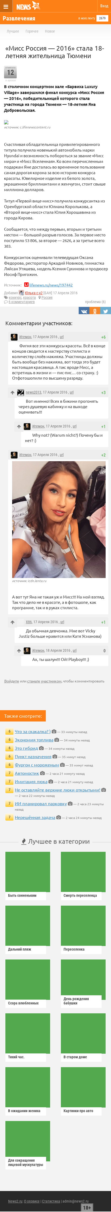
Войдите (11, 680)
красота (29, 297)
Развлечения (19, 18)
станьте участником (44, 680)
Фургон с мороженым (37, 764)
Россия (47, 297)
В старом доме (75, 1057)
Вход (104, 5)
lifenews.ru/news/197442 (51, 284)
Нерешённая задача (35, 817)
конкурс (15, 297)
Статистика (51, 1201)
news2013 (33, 392)
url (62, 337)
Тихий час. (16, 1057)
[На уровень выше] (12, 392)
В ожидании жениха (24, 1111)
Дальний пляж (19, 949)
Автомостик (27, 773)
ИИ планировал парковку (41, 803)
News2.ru (15, 1201)
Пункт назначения (33, 756)
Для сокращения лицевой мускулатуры (25, 1162)
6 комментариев (22, 302)
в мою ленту (86, 18)
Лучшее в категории (58, 841)
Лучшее (13, 31)
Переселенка (74, 949)
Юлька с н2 (34, 293)
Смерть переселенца (80, 895)
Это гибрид (26, 748)
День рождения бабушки (76, 1001)
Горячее (32, 31)
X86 (29, 622)
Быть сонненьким (22, 895)
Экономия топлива (34, 739)
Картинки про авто (78, 1111)
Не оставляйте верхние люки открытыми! (57, 789)
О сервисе (32, 1201)
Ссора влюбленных (23, 1003)
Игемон (25, 337)
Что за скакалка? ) (33, 731)
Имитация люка (31, 781)
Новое (50, 31)
